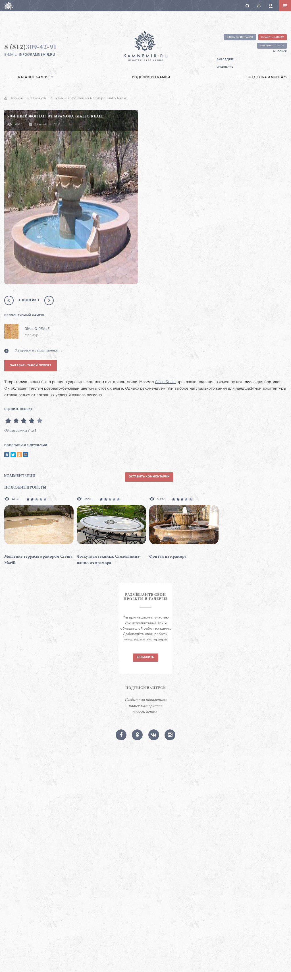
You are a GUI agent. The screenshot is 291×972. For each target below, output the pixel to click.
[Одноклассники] (19, 454)
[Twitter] (13, 454)
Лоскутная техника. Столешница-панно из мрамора (109, 560)
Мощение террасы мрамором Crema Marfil (38, 560)
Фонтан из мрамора (167, 557)
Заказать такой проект (30, 365)
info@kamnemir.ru (37, 55)
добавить (145, 657)
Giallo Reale (165, 382)
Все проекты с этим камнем (36, 350)
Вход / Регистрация (240, 37)
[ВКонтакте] (6, 454)
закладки (225, 59)
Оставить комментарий (149, 477)
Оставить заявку (272, 37)
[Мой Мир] (25, 454)
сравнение (225, 67)
